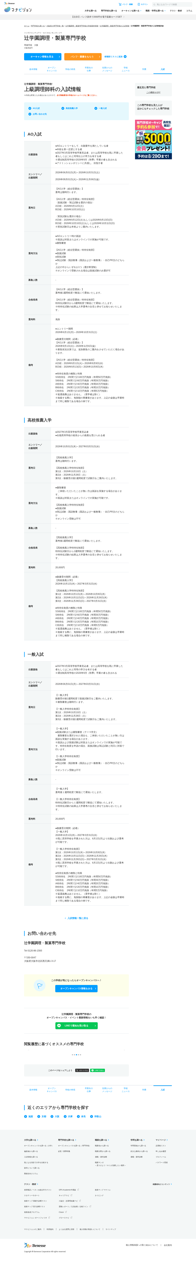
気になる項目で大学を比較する (36, 1163)
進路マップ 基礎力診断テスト (35, 1201)
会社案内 (168, 1245)
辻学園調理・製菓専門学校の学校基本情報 (81, 26)
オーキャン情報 (42, 56)
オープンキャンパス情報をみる (76, 988)
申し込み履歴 (161, 1151)
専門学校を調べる (109, 10)
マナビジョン (17, 9)
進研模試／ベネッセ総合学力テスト (38, 1190)
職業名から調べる (102, 1146)
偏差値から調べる (31, 1151)
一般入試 (103, 108)
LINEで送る (99, 1070)
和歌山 (97, 1116)
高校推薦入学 (72, 108)
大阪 (57, 1116)
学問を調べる (137, 1140)
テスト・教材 (176, 10)
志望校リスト (161, 1146)
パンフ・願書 (82, 56)
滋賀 (30, 1116)
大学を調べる (91, 10)
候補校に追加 (113, 56)
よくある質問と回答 (66, 1229)
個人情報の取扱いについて (90, 1229)
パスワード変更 (162, 1163)
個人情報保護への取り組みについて (142, 1245)
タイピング (99, 1195)
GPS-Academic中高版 (67, 1190)
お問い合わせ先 (40, 114)
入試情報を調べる (31, 1157)
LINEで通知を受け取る (76, 1025)
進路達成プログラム (32, 1212)
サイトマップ (111, 1229)
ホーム (26, 26)
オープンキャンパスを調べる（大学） (38, 1146)
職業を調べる (101, 1140)
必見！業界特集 (64, 1151)
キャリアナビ (64, 1195)
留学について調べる (32, 1168)
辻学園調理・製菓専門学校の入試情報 (114, 26)
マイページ (161, 1140)
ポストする (83, 1070)
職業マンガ (110, 1164)
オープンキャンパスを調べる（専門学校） (74, 1146)
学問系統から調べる (138, 1146)
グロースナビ (64, 1218)
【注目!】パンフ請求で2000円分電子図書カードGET (96, 17)
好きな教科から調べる (139, 1151)
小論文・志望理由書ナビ (68, 1201)
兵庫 (70, 1116)
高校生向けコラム (31, 1174)
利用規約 (50, 1229)
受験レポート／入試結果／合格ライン (73, 1207)
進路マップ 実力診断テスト (34, 1207)
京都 (44, 1116)
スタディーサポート (32, 1195)
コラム (189, 10)
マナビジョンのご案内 (32, 1229)
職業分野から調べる (102, 1151)
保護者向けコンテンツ (161, 1184)
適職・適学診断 (101, 1157)
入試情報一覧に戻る (78, 918)
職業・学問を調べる (155, 10)
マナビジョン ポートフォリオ (35, 1218)
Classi (61, 1212)
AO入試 (36, 108)
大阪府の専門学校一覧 (55, 26)
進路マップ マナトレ (103, 1190)
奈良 (83, 1116)
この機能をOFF (153, 92)
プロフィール (161, 1157)
